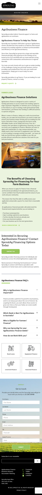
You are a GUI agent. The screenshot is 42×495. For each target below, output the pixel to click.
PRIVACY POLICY (21, 490)
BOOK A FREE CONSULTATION (21, 12)
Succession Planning (8, 473)
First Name (5, 399)
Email (3, 422)
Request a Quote (8, 83)
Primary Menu (39, 3)
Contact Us (11, 251)
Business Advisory (7, 471)
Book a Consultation (9, 225)
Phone (4, 414)
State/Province (6, 437)
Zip (3, 429)
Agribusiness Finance (8, 469)
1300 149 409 (30, 394)
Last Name (5, 407)
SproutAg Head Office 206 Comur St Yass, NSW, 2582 (8, 481)
